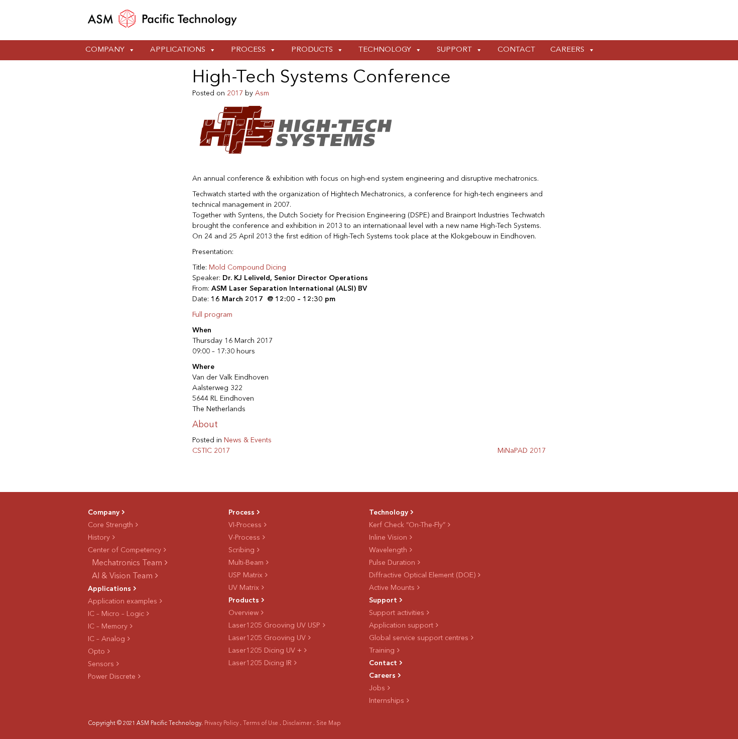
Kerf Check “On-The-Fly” (407, 525)
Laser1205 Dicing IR (260, 663)
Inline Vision (388, 537)
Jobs (377, 688)
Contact (516, 50)
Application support (401, 625)
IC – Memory (108, 626)
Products (312, 50)
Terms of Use (260, 723)
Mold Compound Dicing (247, 267)
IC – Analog (106, 639)
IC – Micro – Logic (116, 614)
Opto (96, 651)
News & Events (248, 440)
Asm (262, 93)
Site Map (328, 723)
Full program (212, 314)
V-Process (244, 537)
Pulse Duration (392, 562)
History (99, 537)
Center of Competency (124, 550)
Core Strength (110, 525)
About (205, 425)
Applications (177, 50)
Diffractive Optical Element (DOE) (422, 575)
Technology (384, 50)
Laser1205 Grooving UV (267, 638)
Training (382, 650)
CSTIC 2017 (211, 450)
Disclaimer (297, 723)
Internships (386, 700)
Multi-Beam (246, 562)
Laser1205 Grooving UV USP (274, 625)
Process (248, 50)
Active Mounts (392, 587)
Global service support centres (418, 638)
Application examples (122, 601)
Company (105, 50)
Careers (567, 50)
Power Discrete (112, 676)
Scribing (241, 550)
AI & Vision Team (122, 576)
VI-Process (245, 525)
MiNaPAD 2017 (522, 450)
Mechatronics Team (127, 563)
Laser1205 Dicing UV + (265, 650)
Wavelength (388, 550)
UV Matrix (243, 587)
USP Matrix (245, 575)
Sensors (101, 664)
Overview (243, 613)
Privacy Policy (221, 723)
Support (454, 50)
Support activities (396, 613)
